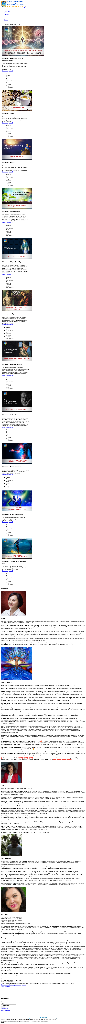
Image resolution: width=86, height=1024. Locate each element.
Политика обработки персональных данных (13, 985)
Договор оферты (5, 986)
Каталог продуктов (9, 12)
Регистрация (4, 1008)
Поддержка (7, 11)
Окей (2, 1022)
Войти (6, 20)
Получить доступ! (7, 71)
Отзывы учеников (9, 9)
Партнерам (7, 14)
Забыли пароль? (5, 1010)
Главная (6, 23)
